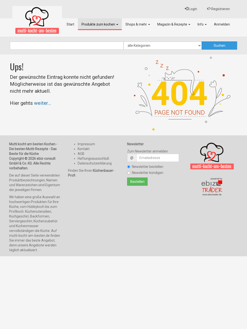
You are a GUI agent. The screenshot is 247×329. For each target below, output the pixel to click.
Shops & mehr (136, 24)
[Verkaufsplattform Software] (212, 187)
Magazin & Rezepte (172, 24)
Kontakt (83, 149)
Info (201, 24)
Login (192, 9)
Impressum (86, 144)
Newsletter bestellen (147, 167)
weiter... (42, 103)
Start (70, 24)
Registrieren (220, 9)
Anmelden (222, 24)
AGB (81, 154)
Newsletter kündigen (147, 173)
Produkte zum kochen (99, 24)
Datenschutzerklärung (95, 163)
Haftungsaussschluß (93, 158)
